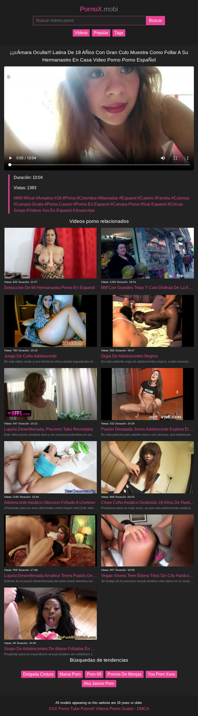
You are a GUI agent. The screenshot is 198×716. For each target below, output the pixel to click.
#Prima (69, 198)
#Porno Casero (58, 204)
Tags (118, 33)
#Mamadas (108, 198)
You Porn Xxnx (161, 674)
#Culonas (180, 198)
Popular (101, 33)
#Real (29, 198)
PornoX (99, 9)
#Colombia (87, 198)
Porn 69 (94, 674)
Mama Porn (70, 674)
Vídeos (81, 33)
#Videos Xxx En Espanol (49, 210)
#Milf (18, 198)
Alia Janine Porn (99, 683)
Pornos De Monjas (125, 674)
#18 (57, 198)
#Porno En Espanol (91, 204)
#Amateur (44, 198)
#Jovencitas (84, 210)
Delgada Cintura (38, 674)
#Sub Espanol (154, 204)
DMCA (143, 708)
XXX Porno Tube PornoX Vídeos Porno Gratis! (91, 708)
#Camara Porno (124, 204)
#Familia (162, 198)
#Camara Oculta (29, 204)
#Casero (145, 198)
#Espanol (128, 198)
